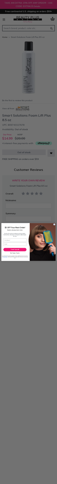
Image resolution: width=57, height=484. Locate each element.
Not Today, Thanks (15, 253)
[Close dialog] (54, 224)
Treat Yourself (15, 249)
